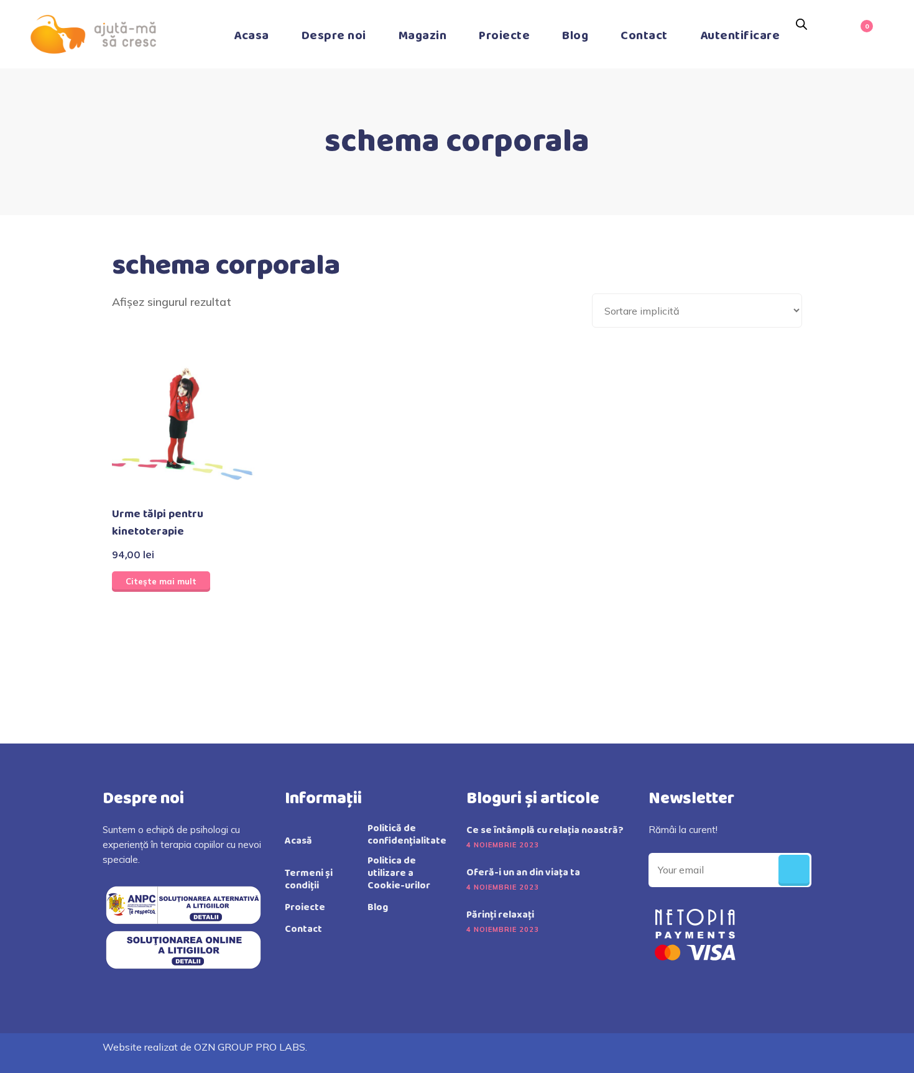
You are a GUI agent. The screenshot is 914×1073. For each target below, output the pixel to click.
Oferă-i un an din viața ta (523, 873)
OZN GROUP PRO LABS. (250, 1047)
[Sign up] (794, 870)
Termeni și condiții (309, 879)
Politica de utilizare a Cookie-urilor (398, 873)
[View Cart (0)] (860, 34)
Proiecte (504, 35)
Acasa (251, 35)
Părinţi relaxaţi (500, 915)
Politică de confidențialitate (406, 834)
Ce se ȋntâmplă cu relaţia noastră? (545, 830)
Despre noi (334, 35)
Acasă (298, 841)
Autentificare (740, 35)
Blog (575, 35)
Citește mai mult (161, 581)
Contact (644, 35)
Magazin (423, 35)
